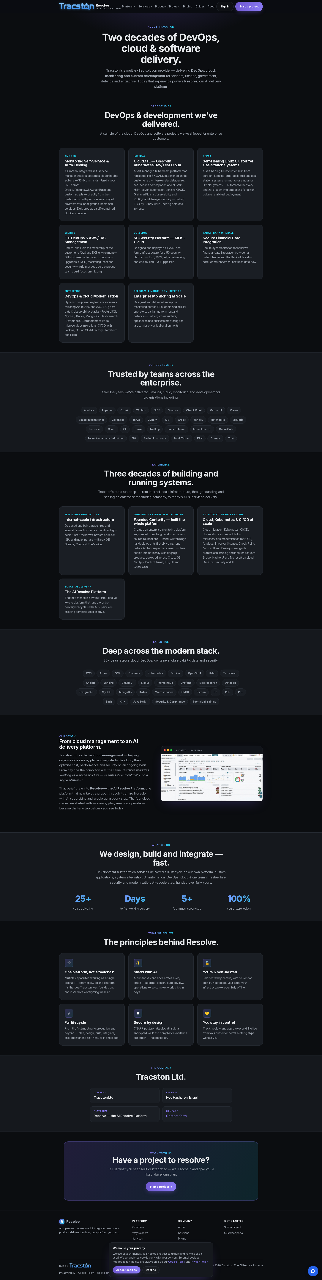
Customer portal (233, 1232)
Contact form (176, 1116)
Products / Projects (167, 6)
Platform (128, 6)
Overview (138, 1227)
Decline (151, 1269)
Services (145, 6)
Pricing (187, 6)
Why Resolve (140, 1232)
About (211, 6)
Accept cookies (126, 1269)
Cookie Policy (86, 1272)
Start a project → (161, 1186)
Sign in (225, 6)
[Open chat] (313, 1271)
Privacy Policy (67, 1272)
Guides (200, 6)
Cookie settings (106, 1272)
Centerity (157, 519)
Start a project (232, 1227)
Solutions (183, 1232)
